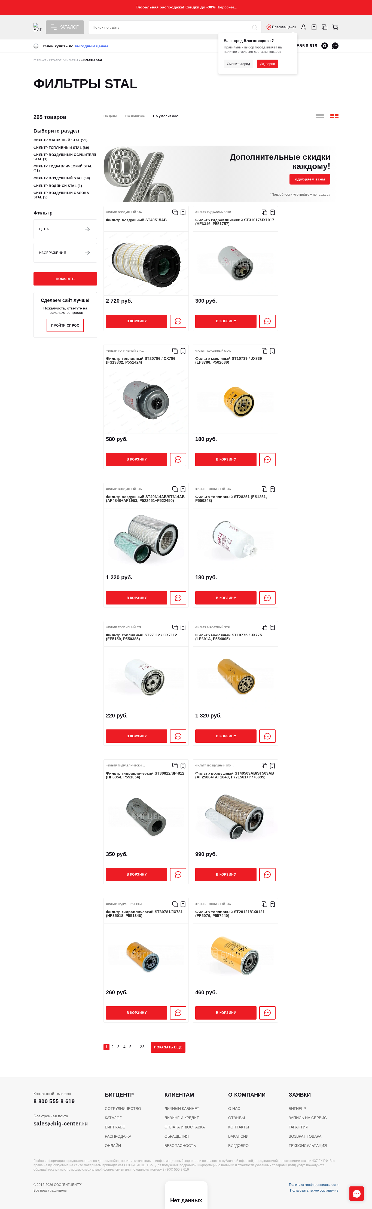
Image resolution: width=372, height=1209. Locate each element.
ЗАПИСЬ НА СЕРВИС (308, 1118)
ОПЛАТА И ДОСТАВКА (184, 1127)
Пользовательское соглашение (314, 1190)
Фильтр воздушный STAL (61, 178)
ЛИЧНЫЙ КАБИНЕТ (181, 1108)
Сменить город (238, 64)
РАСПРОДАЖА (118, 1136)
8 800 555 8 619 (301, 46)
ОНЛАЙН (113, 1145)
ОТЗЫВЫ (236, 1118)
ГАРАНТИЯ (298, 1127)
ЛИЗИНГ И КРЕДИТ (181, 1118)
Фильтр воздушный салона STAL (61, 195)
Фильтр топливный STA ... (125, 350)
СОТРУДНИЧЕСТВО (123, 1108)
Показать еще (168, 1047)
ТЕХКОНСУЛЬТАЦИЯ (308, 1145)
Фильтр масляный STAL (60, 140)
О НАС (234, 1108)
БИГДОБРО (238, 1145)
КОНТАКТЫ (238, 1127)
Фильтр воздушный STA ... (125, 212)
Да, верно (267, 64)
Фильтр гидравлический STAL (62, 168)
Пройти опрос (65, 325)
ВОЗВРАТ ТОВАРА (305, 1136)
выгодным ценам (91, 46)
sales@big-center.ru (60, 1124)
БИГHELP (297, 1108)
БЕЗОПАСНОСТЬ (180, 1145)
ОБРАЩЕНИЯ (176, 1136)
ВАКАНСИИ (238, 1136)
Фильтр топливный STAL (61, 148)
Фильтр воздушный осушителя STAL (64, 157)
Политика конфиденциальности (314, 1185)
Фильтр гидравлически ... (214, 212)
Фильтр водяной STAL (57, 186)
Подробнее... (227, 7)
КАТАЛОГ (113, 1118)
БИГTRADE (115, 1127)
